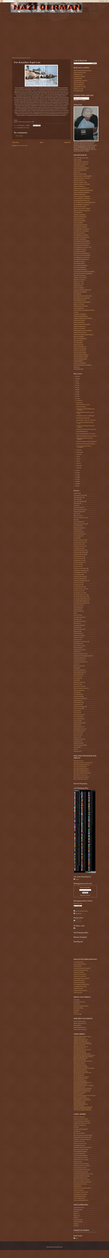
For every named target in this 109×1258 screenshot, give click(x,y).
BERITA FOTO (77, 172)
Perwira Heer (76, 712)
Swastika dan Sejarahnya (79, 1190)
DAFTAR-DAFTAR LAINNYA (80, 206)
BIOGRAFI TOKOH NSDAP (80, 194)
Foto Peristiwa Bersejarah (79, 578)
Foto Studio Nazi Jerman (79, 586)
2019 (76, 392)
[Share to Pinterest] (40, 125)
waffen (75, 749)
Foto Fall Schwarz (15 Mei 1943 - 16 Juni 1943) (85, 420)
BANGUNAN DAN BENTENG (80, 170)
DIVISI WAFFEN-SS (78, 212)
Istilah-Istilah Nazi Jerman (79, 1141)
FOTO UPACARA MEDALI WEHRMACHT (83, 273)
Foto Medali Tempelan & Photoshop (81, 1006)
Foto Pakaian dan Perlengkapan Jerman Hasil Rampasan (85, 426)
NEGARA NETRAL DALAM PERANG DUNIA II (84, 310)
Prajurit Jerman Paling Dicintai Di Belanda (82, 1088)
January (78, 467)
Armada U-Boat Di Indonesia (80, 1045)
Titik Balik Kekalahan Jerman (80, 1196)
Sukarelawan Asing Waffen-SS (80, 1097)
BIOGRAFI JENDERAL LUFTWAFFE (82, 184)
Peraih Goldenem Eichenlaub (80, 698)
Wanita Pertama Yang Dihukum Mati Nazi (82, 1110)
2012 (76, 477)
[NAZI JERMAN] (81, 911)
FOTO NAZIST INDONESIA (80, 251)
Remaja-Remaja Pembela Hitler (80, 1184)
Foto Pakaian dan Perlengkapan (80, 570)
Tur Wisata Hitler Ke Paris (79, 1198)
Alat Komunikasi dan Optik (79, 495)
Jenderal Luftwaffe (77, 633)
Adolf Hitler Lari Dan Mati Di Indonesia (82, 1042)
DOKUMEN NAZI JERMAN (80, 214)
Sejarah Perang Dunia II (78, 1094)
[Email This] (34, 125)
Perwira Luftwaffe (77, 716)
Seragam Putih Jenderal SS (79, 980)
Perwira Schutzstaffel (78, 718)
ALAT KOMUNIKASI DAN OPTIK (81, 158)
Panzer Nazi (76, 692)
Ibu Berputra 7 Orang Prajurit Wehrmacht (82, 1139)
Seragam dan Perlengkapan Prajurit (81, 970)
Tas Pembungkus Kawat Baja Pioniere (81, 984)
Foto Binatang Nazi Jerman (79, 542)
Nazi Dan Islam (77, 676)
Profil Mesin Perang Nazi (79, 723)
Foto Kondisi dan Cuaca (78, 556)
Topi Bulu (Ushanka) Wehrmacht (80, 990)
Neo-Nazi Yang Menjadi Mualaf (80, 1081)
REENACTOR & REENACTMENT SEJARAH (83, 334)
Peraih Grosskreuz (77, 700)
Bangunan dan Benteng (78, 511)
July (77, 456)
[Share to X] (37, 125)
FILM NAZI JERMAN (78, 223)
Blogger (60, 1247)
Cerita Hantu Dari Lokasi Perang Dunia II (82, 1049)
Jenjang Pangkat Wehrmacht (79, 1145)
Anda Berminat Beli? (78, 497)
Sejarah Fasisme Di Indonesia (80, 1092)
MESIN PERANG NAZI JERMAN (81, 306)
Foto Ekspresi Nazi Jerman (79, 546)
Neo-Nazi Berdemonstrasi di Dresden (81, 1077)
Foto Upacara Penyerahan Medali (80, 596)
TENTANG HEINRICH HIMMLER (81, 355)
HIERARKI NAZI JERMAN (79, 279)
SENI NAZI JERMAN (78, 342)
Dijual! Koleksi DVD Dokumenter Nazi (82, 764)
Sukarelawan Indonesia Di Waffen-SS (81, 1098)
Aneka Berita (76, 503)
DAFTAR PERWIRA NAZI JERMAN (81, 204)
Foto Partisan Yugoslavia (81, 406)
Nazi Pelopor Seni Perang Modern (80, 1155)
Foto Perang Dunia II (78, 574)
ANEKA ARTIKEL (78, 160)
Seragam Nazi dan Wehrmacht (80, 976)
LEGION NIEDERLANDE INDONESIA (82, 302)
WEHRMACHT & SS (78, 74)
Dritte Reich (76, 1211)
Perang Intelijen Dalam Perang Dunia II (82, 1165)
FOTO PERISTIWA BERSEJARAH (81, 259)
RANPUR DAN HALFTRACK (80, 332)
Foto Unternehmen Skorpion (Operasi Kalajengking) (83, 446)
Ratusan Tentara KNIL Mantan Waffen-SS (82, 1182)
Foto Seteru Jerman (78, 584)
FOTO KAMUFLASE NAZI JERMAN (82, 241)
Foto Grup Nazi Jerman (78, 548)
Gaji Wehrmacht (77, 1131)
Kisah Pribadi (76, 651)
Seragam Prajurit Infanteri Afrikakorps (81, 978)
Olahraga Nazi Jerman (78, 682)
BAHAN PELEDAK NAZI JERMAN (81, 168)
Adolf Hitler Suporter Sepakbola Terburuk (82, 1036)
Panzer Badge (76, 1010)
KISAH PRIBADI (77, 294)
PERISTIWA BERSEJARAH (80, 326)
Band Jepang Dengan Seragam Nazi (81, 1046)
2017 (76, 396)
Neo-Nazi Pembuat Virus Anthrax (80, 1078)
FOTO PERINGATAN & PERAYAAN (81, 257)
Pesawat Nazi (76, 720)
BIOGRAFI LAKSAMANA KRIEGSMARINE (83, 190)
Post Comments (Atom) (22, 145)
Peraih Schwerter (77, 704)
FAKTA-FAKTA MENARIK (79, 221)
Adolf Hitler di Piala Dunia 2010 (80, 1041)
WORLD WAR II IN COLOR (80, 72)
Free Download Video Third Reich (81, 603)
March (78, 463)
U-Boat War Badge (77, 1014)
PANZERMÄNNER (78, 78)
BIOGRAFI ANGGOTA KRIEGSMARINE (82, 176)
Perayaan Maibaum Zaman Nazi (80, 1167)
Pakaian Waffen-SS (78, 966)
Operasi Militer (77, 684)
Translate (84, 100)
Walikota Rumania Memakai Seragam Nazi (83, 1108)
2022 (76, 385)
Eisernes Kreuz (77, 1004)
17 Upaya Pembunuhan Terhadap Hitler (82, 1121)
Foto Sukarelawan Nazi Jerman (80, 588)
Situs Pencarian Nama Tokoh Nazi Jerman (82, 1188)
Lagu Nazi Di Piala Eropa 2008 (80, 1065)
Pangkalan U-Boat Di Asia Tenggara (81, 1159)
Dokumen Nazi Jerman (78, 527)
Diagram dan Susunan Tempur (80, 523)
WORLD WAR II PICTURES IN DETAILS (83, 70)
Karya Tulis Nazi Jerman (79, 645)
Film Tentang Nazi (77, 536)
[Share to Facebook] (38, 125)
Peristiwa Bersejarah (78, 708)
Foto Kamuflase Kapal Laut (82, 431)
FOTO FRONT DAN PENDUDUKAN (81, 237)
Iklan (75, 613)
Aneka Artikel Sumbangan (79, 501)
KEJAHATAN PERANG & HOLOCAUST (82, 290)
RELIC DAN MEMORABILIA (80, 338)
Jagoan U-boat (76, 627)
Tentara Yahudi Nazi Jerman (79, 1101)
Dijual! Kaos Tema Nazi (79, 760)
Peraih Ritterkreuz (77, 702)
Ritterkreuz (76, 1012)
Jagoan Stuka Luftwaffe (78, 625)
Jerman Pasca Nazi (77, 637)
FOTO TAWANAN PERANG (80, 267)
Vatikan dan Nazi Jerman (79, 1105)
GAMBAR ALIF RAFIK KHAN (80, 277)
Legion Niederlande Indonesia (80, 662)
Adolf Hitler (76, 493)
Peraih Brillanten (77, 694)
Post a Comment (19, 135)
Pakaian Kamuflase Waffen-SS (80, 964)
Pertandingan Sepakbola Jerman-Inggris (82, 1176)
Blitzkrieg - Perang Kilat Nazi (80, 1125)
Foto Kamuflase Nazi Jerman (23, 127)
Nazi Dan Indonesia (78, 674)
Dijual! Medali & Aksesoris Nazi (80, 775)
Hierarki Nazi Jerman (78, 611)
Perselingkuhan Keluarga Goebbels (81, 1171)
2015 (76, 470)
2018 (76, 394)
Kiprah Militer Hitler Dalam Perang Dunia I (83, 1147)
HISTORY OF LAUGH (78, 88)
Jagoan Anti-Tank (77, 615)
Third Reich (76, 1223)
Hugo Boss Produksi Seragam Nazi (81, 1058)
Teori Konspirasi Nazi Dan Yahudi (81, 1192)
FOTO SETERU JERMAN (79, 263)
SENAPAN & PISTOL (78, 340)
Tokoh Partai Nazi (77, 743)
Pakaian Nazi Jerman (78, 690)
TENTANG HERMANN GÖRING (81, 357)
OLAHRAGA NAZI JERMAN (80, 314)
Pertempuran (76, 710)
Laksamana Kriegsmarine (79, 660)
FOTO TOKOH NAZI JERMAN (80, 269)
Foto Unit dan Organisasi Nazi (80, 594)
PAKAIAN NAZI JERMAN (79, 320)
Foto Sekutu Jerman (78, 582)
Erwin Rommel (77, 529)
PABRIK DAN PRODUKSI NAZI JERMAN (83, 318)
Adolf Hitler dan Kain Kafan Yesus (81, 1039)
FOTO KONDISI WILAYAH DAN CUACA (82, 247)
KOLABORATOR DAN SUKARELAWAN (82, 296)
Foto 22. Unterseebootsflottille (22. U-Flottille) (85, 433)
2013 (76, 475)
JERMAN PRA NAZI (78, 286)
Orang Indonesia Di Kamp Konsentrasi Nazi (83, 1082)
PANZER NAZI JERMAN (79, 322)
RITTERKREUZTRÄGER (79, 76)
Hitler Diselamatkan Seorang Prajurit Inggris (83, 1135)
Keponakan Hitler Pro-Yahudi (80, 1059)
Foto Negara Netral (78, 566)
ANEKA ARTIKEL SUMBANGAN (81, 162)
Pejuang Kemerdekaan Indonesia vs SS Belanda (83, 1085)
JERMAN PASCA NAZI (79, 284)
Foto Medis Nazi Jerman (79, 560)
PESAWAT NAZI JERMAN (79, 328)
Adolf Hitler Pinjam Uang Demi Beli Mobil (83, 1043)
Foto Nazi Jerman (77, 564)
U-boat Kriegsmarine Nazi (79, 745)
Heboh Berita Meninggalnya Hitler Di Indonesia (83, 1056)
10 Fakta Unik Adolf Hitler (79, 1117)
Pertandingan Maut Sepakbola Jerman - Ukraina (83, 1173)
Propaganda (76, 725)
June (78, 459)
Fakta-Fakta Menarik (78, 531)
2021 (76, 387)
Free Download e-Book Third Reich (81, 599)
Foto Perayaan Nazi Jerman (79, 576)
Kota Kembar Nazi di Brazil (79, 1064)
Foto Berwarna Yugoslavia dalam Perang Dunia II (86, 441)
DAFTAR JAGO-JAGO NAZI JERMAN (82, 196)
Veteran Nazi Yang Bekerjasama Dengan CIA (83, 1107)
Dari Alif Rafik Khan (78, 521)
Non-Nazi (76, 680)
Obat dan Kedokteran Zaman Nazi (81, 1157)
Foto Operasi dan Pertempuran (80, 568)
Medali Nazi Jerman (78, 666)
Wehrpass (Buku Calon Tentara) (80, 1029)
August (78, 454)
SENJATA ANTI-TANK (78, 344)
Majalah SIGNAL (77, 1025)
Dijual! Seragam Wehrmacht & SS (81, 779)
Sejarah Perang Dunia (78, 1221)
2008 (76, 486)
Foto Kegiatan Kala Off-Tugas (80, 552)
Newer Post (15, 142)
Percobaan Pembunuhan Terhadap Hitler (82, 1169)
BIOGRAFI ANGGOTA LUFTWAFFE (82, 178)
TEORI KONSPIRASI (78, 361)
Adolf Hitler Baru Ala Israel (79, 1038)
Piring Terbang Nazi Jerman (79, 1087)
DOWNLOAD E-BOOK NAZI (80, 216)
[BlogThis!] (35, 125)
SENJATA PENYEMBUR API (80, 346)
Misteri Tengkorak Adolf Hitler (80, 1069)
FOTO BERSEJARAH (78, 91)
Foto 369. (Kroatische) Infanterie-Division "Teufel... (84, 423)
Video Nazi (76, 747)
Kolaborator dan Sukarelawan (80, 653)
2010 (76, 481)
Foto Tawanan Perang (78, 590)
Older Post (67, 142)
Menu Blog (76, 668)
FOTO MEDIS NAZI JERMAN (80, 249)
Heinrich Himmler (77, 607)
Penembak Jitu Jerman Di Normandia (81, 1163)
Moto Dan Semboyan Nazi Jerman (81, 1071)
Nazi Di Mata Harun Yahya (79, 1153)
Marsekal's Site (77, 1215)
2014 (76, 472)
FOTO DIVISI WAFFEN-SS (79, 233)
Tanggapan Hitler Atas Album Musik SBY (82, 1100)
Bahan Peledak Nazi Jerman (79, 509)
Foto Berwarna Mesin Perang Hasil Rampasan (85, 443)
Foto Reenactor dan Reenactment (80, 580)
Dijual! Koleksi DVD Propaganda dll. (81, 771)
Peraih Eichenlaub (77, 696)
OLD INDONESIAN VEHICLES (80, 80)
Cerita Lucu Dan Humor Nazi (80, 517)
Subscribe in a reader (78, 903)
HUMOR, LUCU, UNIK (79, 281)
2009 (76, 483)
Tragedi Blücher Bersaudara (79, 1102)
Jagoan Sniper (76, 623)
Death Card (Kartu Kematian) (80, 1021)
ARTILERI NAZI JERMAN (79, 166)
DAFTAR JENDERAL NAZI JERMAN (82, 198)
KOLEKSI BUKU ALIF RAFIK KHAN (82, 298)
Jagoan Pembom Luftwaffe (79, 621)
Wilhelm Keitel (77, 751)
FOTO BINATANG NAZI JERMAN (81, 231)
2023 (76, 383)
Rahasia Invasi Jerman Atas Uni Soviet (82, 1180)
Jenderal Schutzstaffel (78, 635)
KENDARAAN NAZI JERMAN (80, 292)
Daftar (75, 519)
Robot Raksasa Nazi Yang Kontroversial (82, 1091)
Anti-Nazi (76, 505)
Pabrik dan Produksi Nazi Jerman (80, 688)
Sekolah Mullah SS (77, 1186)
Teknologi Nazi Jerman (78, 739)
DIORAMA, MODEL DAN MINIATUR (82, 210)
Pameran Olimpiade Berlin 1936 (80, 1084)
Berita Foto (76, 513)
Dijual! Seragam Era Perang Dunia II (81, 777)
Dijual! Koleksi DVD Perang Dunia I (81, 769)
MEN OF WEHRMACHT (79, 84)
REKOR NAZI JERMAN (79, 336)
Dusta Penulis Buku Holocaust (80, 1051)
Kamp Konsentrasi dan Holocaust (80, 641)
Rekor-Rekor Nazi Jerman (79, 729)
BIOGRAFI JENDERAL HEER (80, 182)
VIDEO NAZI (76, 367)
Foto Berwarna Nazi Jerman (79, 540)
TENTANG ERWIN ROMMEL (80, 353)
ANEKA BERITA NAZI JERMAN (81, 164)
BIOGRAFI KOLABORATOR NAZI (81, 188)
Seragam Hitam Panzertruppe (80, 974)
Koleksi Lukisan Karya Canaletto (83, 404)
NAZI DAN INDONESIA (79, 308)
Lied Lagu (76, 664)
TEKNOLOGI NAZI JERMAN (80, 349)
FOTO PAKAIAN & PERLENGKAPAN (82, 255)
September (79, 452)
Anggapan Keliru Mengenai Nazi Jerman (82, 1123)
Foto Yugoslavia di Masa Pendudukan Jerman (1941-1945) (85, 409)
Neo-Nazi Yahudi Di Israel (79, 1079)
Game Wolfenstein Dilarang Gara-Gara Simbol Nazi (84, 1055)
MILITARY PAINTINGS (79, 82)
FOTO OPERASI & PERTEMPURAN (82, 253)
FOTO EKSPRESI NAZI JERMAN (81, 235)
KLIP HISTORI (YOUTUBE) (80, 86)
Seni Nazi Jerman (77, 733)
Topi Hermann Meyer (78, 992)
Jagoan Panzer (76, 619)
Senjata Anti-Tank (77, 735)
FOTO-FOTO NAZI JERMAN (80, 275)
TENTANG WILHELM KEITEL (80, 359)
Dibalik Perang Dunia (78, 1209)
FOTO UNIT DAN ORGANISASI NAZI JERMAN (84, 271)
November (79, 402)
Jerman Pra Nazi (77, 639)
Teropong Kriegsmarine (78, 988)
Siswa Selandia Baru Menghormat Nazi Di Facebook (84, 1095)
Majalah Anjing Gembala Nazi (80, 1023)
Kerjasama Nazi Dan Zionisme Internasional (83, 1061)
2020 (76, 389)
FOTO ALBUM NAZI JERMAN (80, 227)
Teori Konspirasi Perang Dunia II (80, 1194)
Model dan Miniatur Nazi (79, 672)
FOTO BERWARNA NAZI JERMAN (81, 229)
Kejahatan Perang (77, 647)
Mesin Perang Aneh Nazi (79, 670)
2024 (76, 381)
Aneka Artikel (76, 499)
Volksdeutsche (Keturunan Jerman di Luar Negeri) (86, 436)
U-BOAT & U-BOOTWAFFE (80, 363)
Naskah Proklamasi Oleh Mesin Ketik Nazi (82, 1072)
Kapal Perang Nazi (77, 643)
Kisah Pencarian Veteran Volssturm (81, 1149)
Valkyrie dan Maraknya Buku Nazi (81, 1104)
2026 (76, 376)
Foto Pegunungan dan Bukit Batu (83, 418)
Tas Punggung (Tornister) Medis (80, 986)
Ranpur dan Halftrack (78, 727)
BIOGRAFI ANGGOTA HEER (80, 174)
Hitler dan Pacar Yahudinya (79, 1133)
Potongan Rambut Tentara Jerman (80, 1178)
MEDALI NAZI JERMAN (79, 304)
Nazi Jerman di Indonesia (79, 1075)
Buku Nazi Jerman (77, 515)
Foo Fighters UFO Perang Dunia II (81, 1129)
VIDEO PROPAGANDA (79, 369)
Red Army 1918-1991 (78, 1219)
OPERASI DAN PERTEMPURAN (81, 316)
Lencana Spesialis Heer (78, 962)
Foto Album (76, 538)
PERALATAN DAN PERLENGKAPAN (82, 324)
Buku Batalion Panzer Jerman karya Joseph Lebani (85, 413)
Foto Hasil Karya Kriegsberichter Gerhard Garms (86, 429)
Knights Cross (76, 1213)
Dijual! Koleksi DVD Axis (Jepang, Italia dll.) (83, 762)
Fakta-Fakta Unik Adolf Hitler (80, 1052)
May (78, 461)
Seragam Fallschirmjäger (79, 972)
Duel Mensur (76, 1127)
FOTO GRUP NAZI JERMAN (80, 239)
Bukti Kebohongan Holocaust (80, 1048)
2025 (76, 378)
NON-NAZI (76, 312)
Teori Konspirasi (77, 741)
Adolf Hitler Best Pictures (79, 1207)
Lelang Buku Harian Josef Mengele (81, 1066)
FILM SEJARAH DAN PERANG (80, 225)
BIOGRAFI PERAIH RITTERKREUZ (82, 192)
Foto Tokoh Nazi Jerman (79, 593)
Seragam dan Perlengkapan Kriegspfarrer (82, 968)
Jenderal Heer (76, 631)
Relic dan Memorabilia (78, 731)
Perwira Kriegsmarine (78, 714)
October (78, 450)
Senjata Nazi (76, 737)
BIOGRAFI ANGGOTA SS (79, 180)
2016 (76, 398)
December (79, 400)
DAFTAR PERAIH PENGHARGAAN (81, 200)
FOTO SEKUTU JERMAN (79, 261)
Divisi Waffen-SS (77, 525)
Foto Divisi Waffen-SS (78, 544)
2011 (76, 479)
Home (41, 142)
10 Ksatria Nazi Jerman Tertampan (81, 1119)
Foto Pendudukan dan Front (79, 572)
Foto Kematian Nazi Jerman (79, 554)
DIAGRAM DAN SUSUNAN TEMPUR (82, 208)
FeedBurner (88, 895)
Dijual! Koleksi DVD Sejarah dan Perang (82, 773)
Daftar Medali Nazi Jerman (79, 1002)
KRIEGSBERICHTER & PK (80, 300)
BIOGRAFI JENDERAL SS (79, 186)
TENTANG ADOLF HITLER (80, 351)
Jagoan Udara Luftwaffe (78, 629)
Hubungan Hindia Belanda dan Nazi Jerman (83, 1137)
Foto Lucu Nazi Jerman (78, 558)
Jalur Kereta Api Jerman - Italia (80, 1143)
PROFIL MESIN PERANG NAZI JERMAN (83, 330)
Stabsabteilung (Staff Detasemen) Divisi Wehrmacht (84, 438)
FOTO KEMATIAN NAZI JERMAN (81, 245)
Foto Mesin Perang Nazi (79, 562)
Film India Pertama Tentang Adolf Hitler (82, 1054)
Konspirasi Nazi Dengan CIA (80, 1062)
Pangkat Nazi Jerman (78, 1161)
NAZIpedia (76, 1217)
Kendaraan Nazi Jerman (78, 649)
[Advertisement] (54, 33)
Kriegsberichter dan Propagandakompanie (82, 655)
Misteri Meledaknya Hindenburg (80, 1151)
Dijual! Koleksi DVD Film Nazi (80, 766)
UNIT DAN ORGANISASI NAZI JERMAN (83, 365)
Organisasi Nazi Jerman (78, 686)
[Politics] (76, 1238)
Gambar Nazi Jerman (78, 605)
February (78, 465)
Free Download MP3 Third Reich (80, 601)
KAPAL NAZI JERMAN (79, 288)
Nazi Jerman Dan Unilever (79, 1074)
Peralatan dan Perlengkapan (79, 706)
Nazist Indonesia (77, 678)
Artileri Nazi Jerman (78, 507)
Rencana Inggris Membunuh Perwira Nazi (82, 1089)
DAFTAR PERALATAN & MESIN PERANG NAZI (84, 202)
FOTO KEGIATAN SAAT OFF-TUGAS (82, 243)
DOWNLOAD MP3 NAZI (79, 219)
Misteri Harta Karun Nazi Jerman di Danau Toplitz (84, 1068)
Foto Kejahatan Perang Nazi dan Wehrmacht (85, 415)
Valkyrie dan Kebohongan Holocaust (81, 1200)
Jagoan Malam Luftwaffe (79, 617)
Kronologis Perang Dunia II (79, 658)
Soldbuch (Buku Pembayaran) (80, 1027)
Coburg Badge (76, 999)
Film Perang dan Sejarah (79, 534)
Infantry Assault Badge (78, 1008)
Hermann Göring (77, 609)
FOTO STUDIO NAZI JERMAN (80, 265)
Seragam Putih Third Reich (79, 982)
